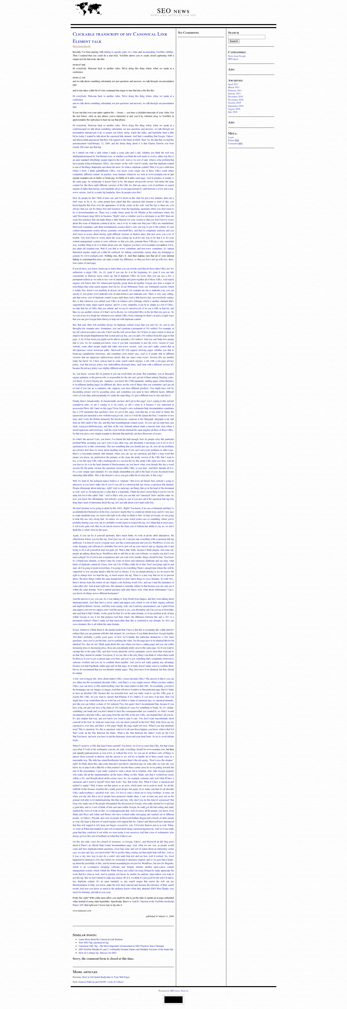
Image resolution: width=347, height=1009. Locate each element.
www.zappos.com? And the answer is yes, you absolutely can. (120, 609)
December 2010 (235, 96)
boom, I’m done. (84, 542)
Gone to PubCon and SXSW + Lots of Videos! (101, 981)
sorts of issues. (155, 433)
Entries (233, 140)
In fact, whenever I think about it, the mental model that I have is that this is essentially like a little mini (121, 629)
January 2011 (234, 93)
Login (231, 137)
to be (81, 255)
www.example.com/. (94, 255)
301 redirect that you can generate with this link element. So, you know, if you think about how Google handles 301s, (123, 633)
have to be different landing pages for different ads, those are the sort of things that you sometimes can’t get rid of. (123, 384)
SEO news (173, 10)
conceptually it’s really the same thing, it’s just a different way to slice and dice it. (133, 395)
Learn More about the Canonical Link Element (100, 939)
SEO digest (233, 58)
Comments (235, 143)
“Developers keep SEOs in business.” (95, 215)
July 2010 (232, 111)
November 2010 (235, 99)
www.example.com (157, 174)
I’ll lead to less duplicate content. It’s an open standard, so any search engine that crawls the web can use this (123, 881)
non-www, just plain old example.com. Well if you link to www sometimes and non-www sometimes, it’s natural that (123, 248)
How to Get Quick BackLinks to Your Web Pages (106, 977)
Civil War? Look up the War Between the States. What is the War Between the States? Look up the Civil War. (123, 733)
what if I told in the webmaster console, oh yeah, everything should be (111, 749)
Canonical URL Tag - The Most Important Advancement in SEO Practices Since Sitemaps (121, 945)
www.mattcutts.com (103, 293)
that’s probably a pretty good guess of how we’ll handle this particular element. (118, 636)
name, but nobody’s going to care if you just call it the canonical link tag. (134, 498)
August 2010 (234, 108)
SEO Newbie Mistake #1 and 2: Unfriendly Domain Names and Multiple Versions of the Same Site (126, 949)
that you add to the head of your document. (147, 471)
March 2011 (234, 87)
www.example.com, (155, 749)
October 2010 (234, 102)
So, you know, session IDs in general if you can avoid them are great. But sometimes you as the (120, 373)
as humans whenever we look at (131, 174)
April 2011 (233, 84)
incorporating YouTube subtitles (158, 51)
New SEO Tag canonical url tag (94, 942)
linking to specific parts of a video (121, 51)
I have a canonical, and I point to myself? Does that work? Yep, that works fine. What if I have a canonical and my (123, 781)
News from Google (237, 55)
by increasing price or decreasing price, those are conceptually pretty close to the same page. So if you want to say (123, 647)
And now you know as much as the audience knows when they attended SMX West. (121, 888)
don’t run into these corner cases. (131, 767)
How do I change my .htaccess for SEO (97, 952)
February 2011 (235, 90)
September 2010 (235, 105)
